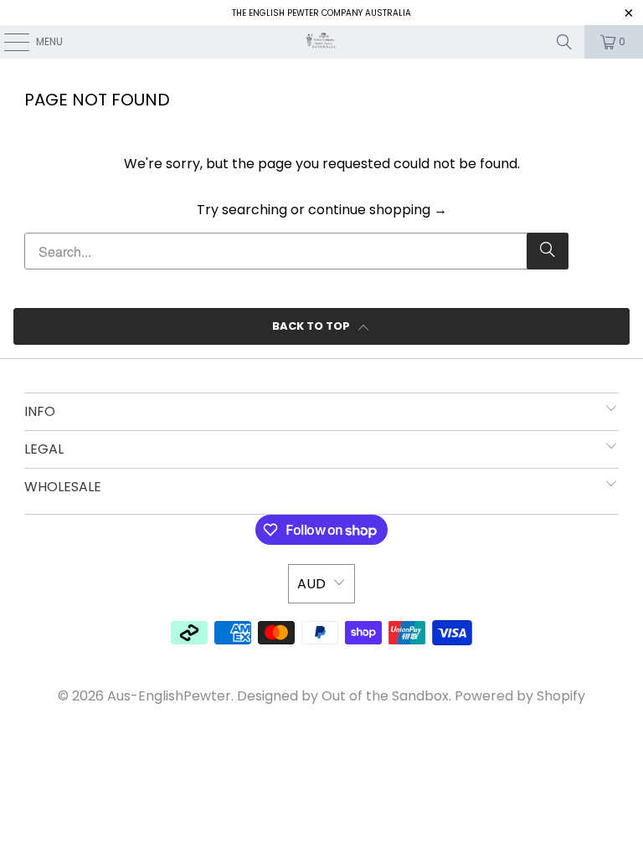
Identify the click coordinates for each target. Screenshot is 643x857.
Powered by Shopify (520, 696)
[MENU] (8, 42)
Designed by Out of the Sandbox (343, 696)
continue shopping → (377, 209)
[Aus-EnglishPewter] (321, 42)
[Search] (564, 42)
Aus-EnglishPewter (169, 696)
